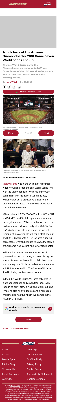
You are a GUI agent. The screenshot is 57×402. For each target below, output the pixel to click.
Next (46, 133)
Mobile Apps (8, 359)
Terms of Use (9, 369)
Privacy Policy (34, 364)
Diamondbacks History (20, 328)
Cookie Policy (34, 369)
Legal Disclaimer (11, 374)
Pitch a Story (8, 364)
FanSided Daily (35, 359)
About (5, 349)
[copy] (19, 87)
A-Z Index (7, 379)
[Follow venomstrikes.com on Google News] (50, 309)
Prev (10, 133)
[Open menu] (4, 4)
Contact (6, 354)
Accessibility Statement (39, 374)
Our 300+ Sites (34, 354)
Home (5, 328)
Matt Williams (10, 183)
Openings (32, 349)
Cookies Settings (36, 379)
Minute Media (15, 386)
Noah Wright (12, 82)
